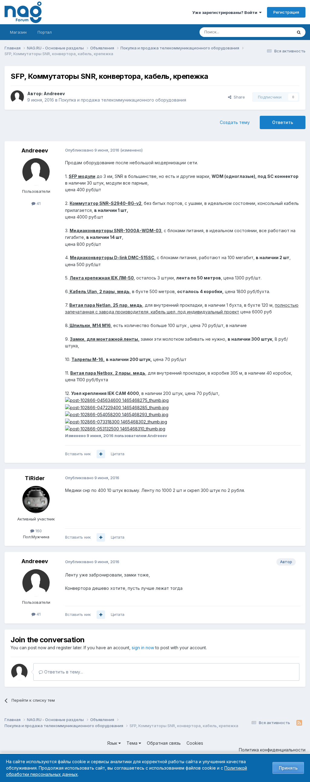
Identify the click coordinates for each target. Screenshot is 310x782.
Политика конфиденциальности (272, 749)
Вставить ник (78, 453)
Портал (45, 32)
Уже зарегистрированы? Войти (225, 12)
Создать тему (235, 122)
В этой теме (273, 32)
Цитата (117, 453)
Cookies (194, 743)
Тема (133, 743)
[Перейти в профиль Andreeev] (17, 97)
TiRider (35, 478)
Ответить (282, 122)
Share (238, 97)
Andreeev (54, 93)
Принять (288, 767)
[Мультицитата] (101, 454)
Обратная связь (164, 743)
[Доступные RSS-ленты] (299, 723)
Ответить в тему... (63, 671)
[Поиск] (298, 32)
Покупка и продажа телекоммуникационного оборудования (122, 99)
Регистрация (286, 12)
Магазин (18, 32)
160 (38, 530)
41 (38, 203)
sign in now (143, 647)
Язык (112, 743)
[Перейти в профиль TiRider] (36, 499)
